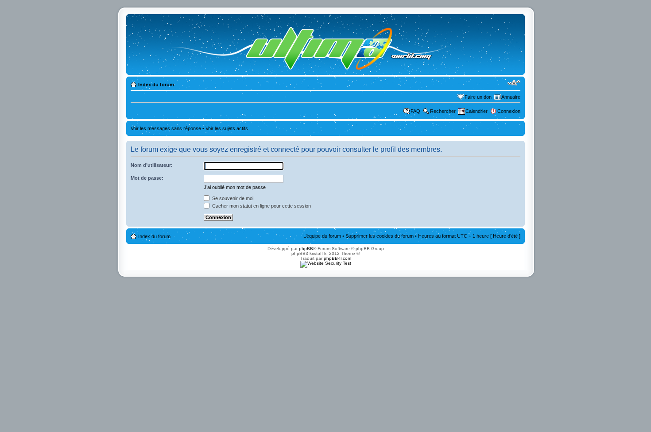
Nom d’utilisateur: (152, 165)
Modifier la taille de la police (514, 83)
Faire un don (478, 97)
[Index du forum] (301, 44)
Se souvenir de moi (232, 198)
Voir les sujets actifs (226, 128)
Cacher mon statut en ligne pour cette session (261, 205)
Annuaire (510, 97)
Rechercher (443, 111)
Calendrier (476, 111)
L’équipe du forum (322, 236)
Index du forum (156, 84)
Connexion (508, 111)
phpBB (306, 248)
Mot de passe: (147, 178)
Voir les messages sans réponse (166, 128)
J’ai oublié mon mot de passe (235, 187)
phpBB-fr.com (337, 258)
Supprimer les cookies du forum (379, 236)
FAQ (415, 111)
